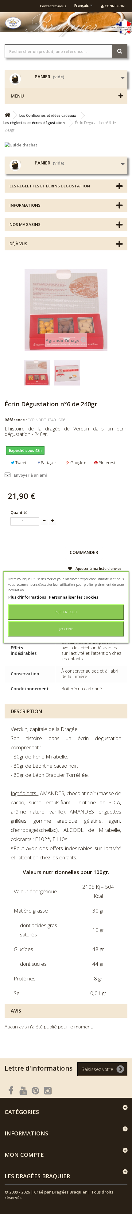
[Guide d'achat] (66, 145)
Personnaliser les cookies (73, 597)
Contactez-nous (53, 6)
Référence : (16, 420)
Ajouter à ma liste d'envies (98, 568)
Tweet (20, 462)
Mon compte (24, 1154)
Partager (48, 462)
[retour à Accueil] (7, 115)
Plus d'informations (27, 597)
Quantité (19, 512)
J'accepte (66, 629)
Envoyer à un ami (30, 475)
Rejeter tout (66, 612)
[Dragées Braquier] (13, 23)
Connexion (114, 6)
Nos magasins (25, 224)
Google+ (77, 462)
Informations (25, 205)
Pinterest (106, 462)
